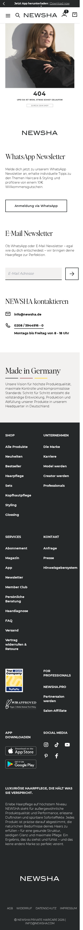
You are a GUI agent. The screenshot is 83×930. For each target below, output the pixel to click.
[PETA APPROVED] (20, 704)
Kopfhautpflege (18, 495)
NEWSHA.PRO (54, 687)
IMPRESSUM (68, 908)
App (8, 568)
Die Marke (51, 447)
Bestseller (13, 466)
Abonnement (16, 548)
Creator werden (56, 476)
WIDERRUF (24, 908)
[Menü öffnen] (8, 15)
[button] (4, 4)
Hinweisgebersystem (58, 568)
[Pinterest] (46, 756)
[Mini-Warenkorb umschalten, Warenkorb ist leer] (74, 15)
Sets (8, 486)
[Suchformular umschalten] (17, 15)
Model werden (55, 466)
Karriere (49, 456)
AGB (10, 908)
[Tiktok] (56, 745)
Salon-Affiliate (55, 711)
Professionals (54, 486)
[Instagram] (46, 745)
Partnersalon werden (53, 699)
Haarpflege (14, 476)
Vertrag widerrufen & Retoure (16, 644)
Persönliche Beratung (14, 599)
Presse (48, 558)
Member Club (16, 587)
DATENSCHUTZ (46, 908)
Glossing (12, 515)
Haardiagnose (16, 611)
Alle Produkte (16, 447)
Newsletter (14, 577)
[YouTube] (67, 745)
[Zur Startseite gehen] (40, 15)
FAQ (8, 621)
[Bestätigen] (72, 274)
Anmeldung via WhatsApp (36, 206)
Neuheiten (14, 456)
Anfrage (50, 548)
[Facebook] (56, 756)
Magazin (12, 558)
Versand (12, 630)
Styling (11, 505)
